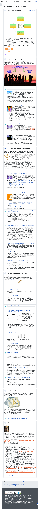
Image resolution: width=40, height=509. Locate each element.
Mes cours (6, 4)
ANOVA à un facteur (14, 185)
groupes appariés (17, 185)
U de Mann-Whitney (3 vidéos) (17, 206)
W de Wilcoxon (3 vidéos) (15, 206)
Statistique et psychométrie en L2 (16, 10)
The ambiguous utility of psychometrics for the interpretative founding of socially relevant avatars (20, 472)
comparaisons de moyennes (18, 181)
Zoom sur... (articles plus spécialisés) (17, 273)
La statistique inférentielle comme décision (20, 251)
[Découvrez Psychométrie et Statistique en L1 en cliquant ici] (9, 48)
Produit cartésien (13, 295)
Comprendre (13, 279)
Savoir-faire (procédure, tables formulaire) (18, 148)
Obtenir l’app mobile (9, 485)
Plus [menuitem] (5, 1)
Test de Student (17, 367)
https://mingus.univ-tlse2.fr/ (12, 499)
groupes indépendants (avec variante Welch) (21, 183)
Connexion (36, 1)
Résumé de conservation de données (14, 484)
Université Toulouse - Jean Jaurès (14, 496)
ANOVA (32, 129)
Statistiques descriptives (25, 202)
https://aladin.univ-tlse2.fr (12, 503)
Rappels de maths (12, 390)
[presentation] (33, 139)
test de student (31, 128)
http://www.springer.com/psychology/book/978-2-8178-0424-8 (19, 441)
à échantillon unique (17, 184)
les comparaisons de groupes (20, 204)
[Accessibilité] (37, 504)
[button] (5, 10)
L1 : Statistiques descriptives (23, 180)
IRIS (2, 1)
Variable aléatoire (13, 322)
